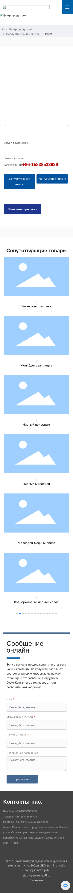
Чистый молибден (36, 484)
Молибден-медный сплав (36, 543)
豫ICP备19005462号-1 (36, 875)
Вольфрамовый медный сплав (36, 602)
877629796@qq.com (35, 821)
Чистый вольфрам (36, 424)
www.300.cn (31, 865)
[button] (17, 613)
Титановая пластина (36, 306)
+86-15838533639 (40, 164)
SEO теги (46, 865)
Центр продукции (20, 29)
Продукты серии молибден (23, 34)
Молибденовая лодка (36, 365)
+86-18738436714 (26, 816)
